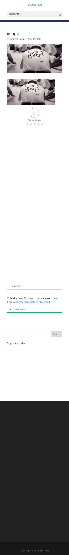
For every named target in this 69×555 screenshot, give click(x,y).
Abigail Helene (18, 39)
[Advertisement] (34, 166)
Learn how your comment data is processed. (33, 300)
